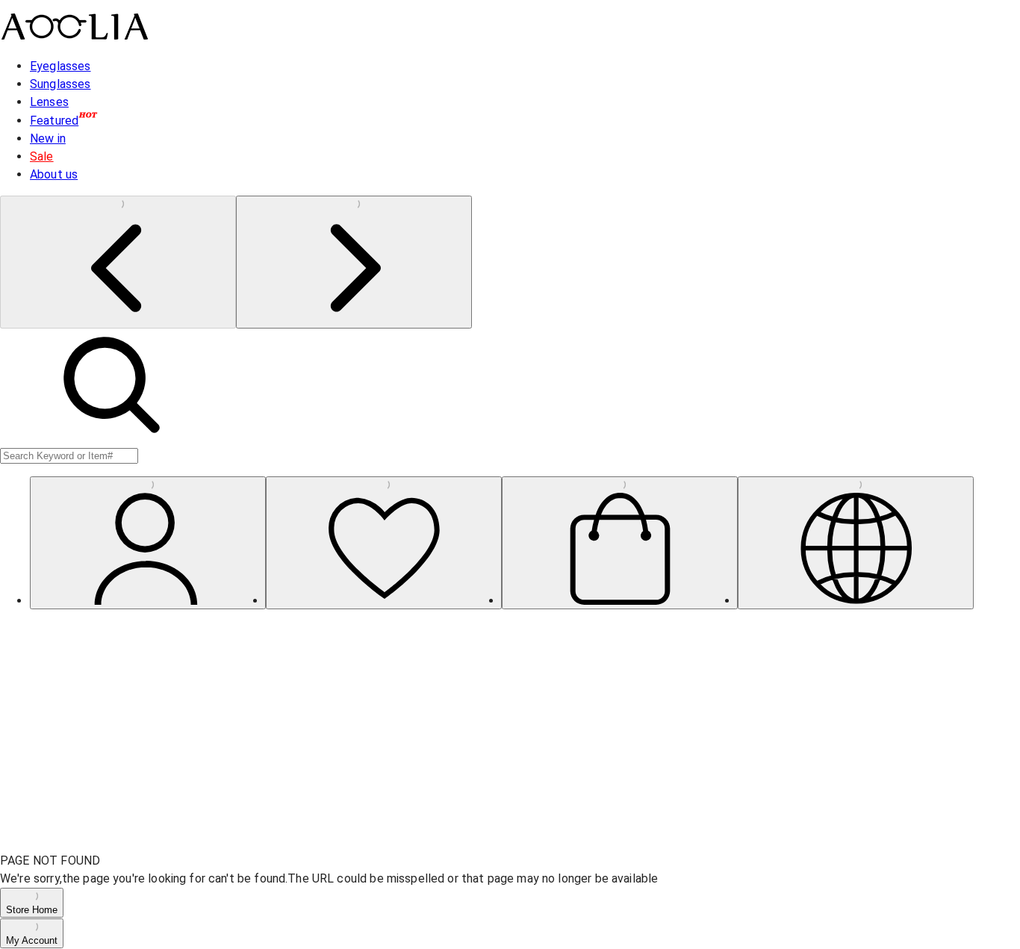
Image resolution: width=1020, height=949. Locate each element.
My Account (31, 940)
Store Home (31, 909)
